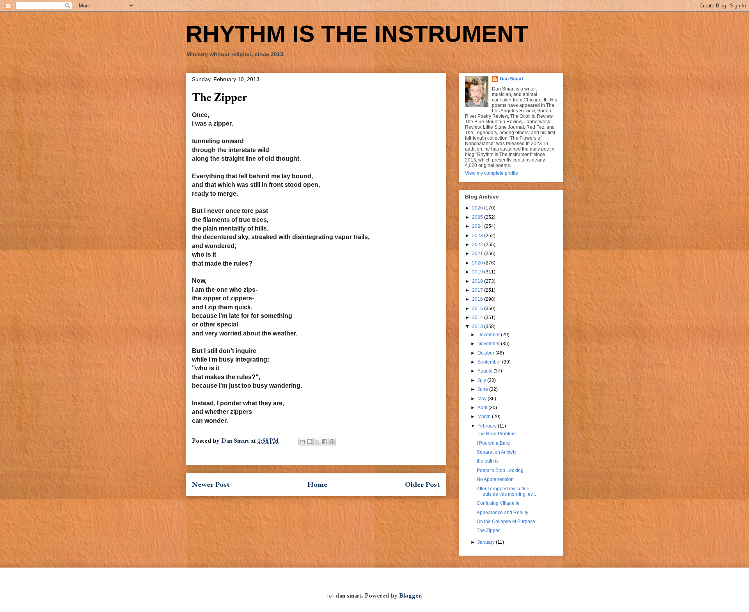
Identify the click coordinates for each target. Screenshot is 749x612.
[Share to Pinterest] (332, 441)
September (489, 362)
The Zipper (488, 530)
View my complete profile (491, 173)
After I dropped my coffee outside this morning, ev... (506, 491)
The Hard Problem (496, 433)
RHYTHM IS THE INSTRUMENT (357, 34)
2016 (478, 299)
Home (317, 484)
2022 (478, 244)
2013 (478, 326)
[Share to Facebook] (324, 441)
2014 (478, 317)
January (486, 542)
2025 (478, 217)
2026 (478, 208)
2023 (478, 235)
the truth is (488, 461)
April (482, 407)
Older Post (422, 484)
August (485, 371)
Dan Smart (512, 79)
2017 (478, 290)
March (484, 416)
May (482, 398)
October (486, 353)
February (487, 426)
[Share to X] (317, 441)
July (482, 380)
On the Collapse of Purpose (506, 521)
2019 (478, 272)
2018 (478, 281)
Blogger (410, 595)
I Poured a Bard (493, 443)
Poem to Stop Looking (500, 470)
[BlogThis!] (310, 441)
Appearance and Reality (502, 512)
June (483, 389)
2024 (478, 226)
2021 (478, 253)
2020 (478, 263)
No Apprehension (495, 479)
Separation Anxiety (496, 452)
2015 (478, 308)
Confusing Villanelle (498, 503)
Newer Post (211, 484)
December (489, 334)
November (489, 343)
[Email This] (302, 441)
